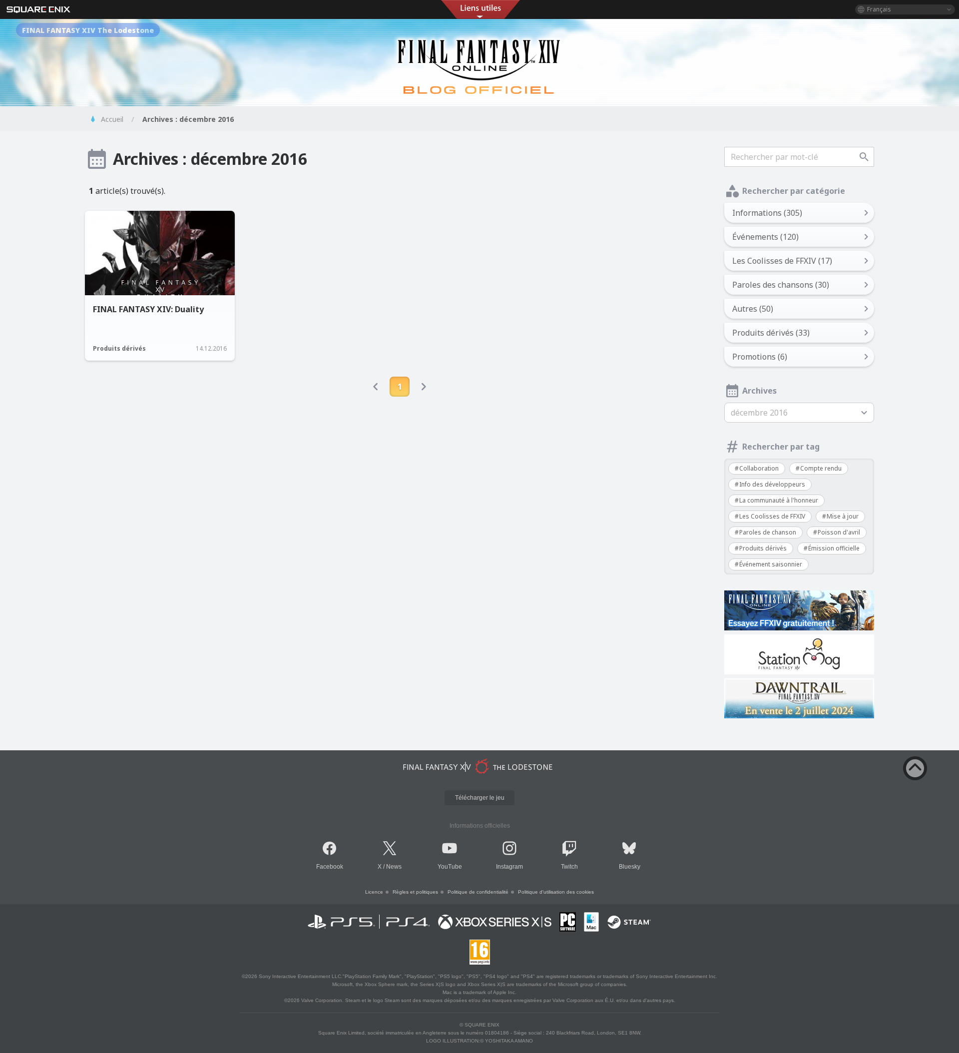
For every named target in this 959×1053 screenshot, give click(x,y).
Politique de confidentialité (478, 892)
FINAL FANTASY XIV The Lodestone (88, 30)
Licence (374, 892)
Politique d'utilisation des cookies (556, 892)
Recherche (864, 157)
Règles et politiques (415, 892)
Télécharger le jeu (479, 797)
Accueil (112, 119)
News (394, 866)
